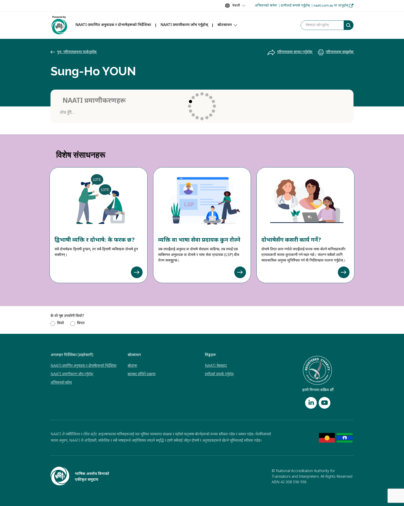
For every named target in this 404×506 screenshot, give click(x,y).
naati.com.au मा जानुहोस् (331, 6)
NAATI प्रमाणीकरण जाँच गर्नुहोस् (184, 25)
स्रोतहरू (132, 366)
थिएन (81, 323)
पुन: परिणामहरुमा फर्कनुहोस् (77, 52)
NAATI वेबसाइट (216, 366)
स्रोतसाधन (224, 25)
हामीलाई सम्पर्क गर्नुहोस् (295, 6)
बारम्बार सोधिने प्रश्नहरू (142, 374)
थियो (60, 323)
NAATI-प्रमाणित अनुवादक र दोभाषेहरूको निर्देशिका (113, 25)
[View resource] (137, 272)
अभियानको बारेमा (266, 6)
